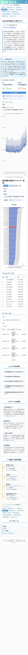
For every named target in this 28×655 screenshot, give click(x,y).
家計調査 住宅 (18, 7)
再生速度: (16, 185)
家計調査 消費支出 (19, 9)
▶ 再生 (5, 185)
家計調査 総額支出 (5, 16)
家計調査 (11, 5)
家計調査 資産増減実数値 (6, 13)
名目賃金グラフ (9, 47)
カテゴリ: (5, 188)
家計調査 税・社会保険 (6, 11)
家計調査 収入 (4, 9)
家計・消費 (7, 5)
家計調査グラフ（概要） (12, 49)
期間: (4, 96)
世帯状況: (8, 107)
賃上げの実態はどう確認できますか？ (14, 381)
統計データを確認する (8, 533)
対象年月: (6, 200)
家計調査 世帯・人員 (10, 7)
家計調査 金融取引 (15, 11)
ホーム (2, 5)
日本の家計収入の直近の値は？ (13, 376)
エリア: (7, 102)
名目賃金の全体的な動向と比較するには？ (14, 393)
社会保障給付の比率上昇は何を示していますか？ (14, 386)
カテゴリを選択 (14, 92)
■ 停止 (11, 185)
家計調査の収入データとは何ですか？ (14, 372)
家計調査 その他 (13, 16)
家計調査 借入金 (11, 9)
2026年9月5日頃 (12, 27)
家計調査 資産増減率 (16, 13)
